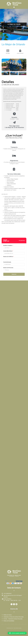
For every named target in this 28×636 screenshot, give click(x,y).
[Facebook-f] (11, 604)
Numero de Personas (8, 267)
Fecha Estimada (7, 262)
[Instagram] (14, 604)
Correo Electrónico (7, 251)
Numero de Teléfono (8, 256)
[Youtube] (16, 604)
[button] (14, 7)
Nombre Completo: (8, 245)
